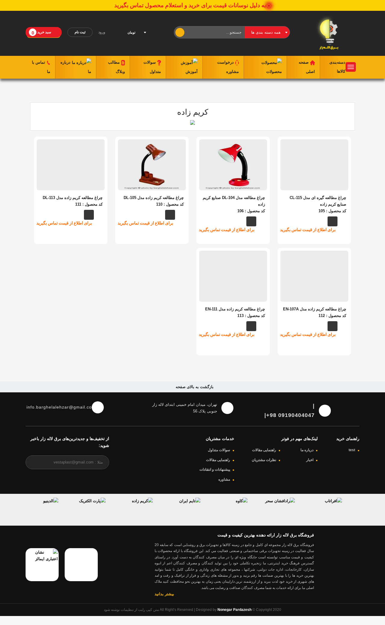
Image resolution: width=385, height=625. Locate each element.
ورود (102, 32)
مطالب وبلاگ (116, 67)
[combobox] (267, 32)
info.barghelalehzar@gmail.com (57, 407)
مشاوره (224, 479)
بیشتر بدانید (164, 594)
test (352, 450)
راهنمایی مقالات (264, 450)
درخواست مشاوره (228, 67)
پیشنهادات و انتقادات (214, 469)
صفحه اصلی (307, 67)
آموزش (192, 71)
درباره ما (75, 67)
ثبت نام (80, 32)
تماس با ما (41, 67)
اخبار (309, 460)
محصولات (274, 71)
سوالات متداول (152, 67)
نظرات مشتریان (264, 460)
